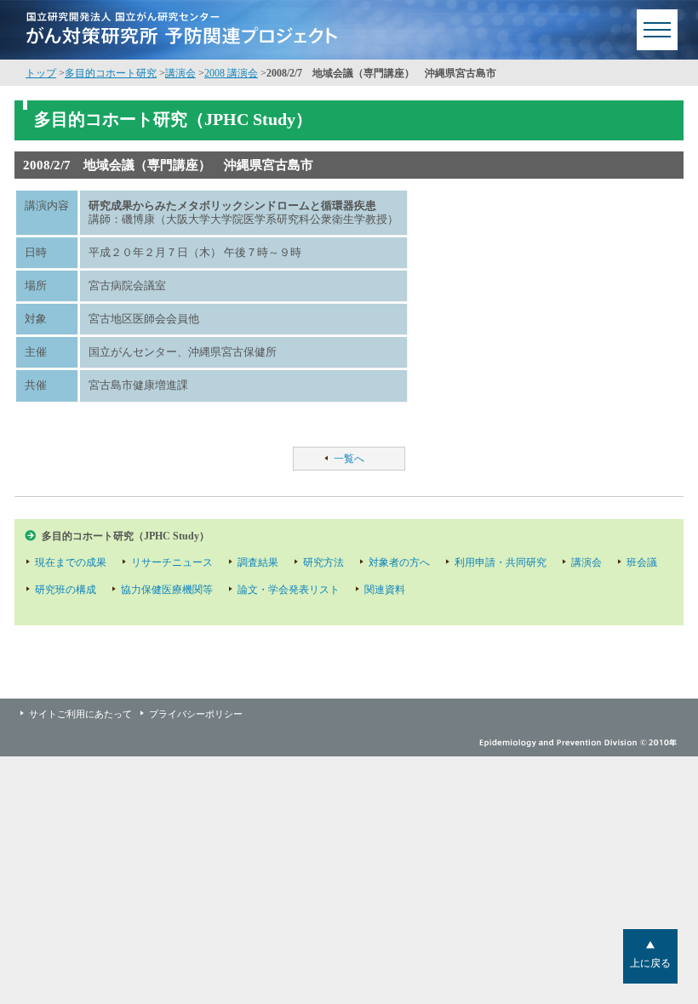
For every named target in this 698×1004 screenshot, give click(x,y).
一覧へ (349, 459)
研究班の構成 (65, 590)
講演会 (180, 73)
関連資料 (384, 590)
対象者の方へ (399, 562)
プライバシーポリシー (196, 714)
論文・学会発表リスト (288, 590)
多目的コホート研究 (111, 73)
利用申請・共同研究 (500, 562)
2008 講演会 (231, 73)
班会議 (641, 562)
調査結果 (257, 562)
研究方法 (323, 562)
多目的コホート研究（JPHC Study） (125, 536)
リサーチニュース (172, 562)
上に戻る (650, 963)
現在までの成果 (70, 562)
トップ (41, 73)
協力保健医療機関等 (167, 590)
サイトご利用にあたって (80, 714)
